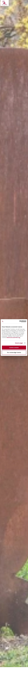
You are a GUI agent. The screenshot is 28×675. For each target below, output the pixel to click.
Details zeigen (19, 343)
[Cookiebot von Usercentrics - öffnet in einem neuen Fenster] (19, 321)
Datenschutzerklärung (13, 337)
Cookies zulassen (14, 347)
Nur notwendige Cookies (14, 352)
